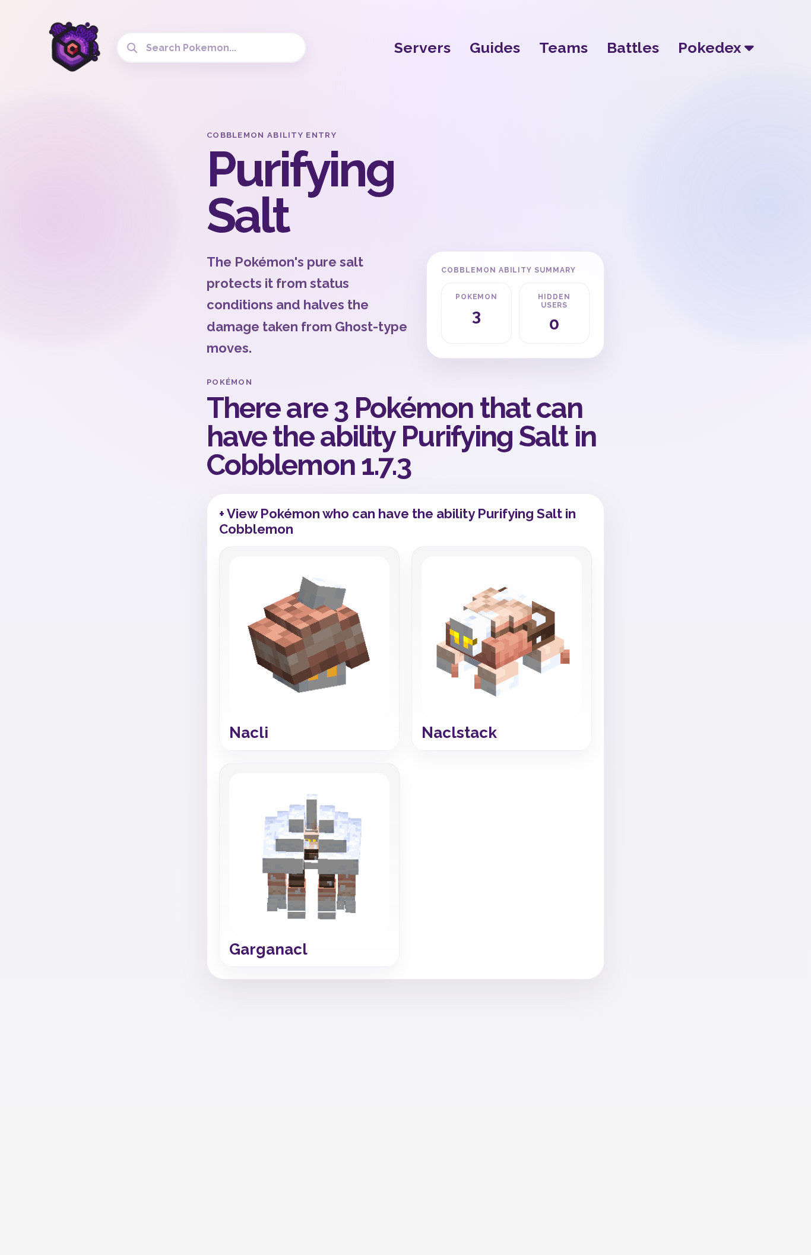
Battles (633, 47)
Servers (422, 47)
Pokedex (711, 47)
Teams (563, 47)
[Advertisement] (103, 309)
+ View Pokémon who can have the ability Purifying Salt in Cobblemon (397, 521)
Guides (495, 47)
